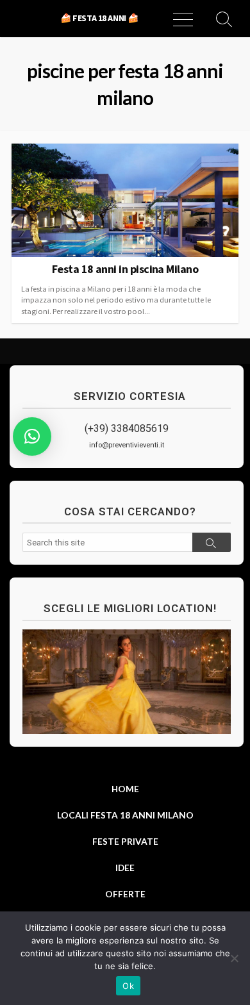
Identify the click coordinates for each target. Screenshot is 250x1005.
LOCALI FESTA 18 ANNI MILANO (125, 815)
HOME (125, 788)
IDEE (125, 867)
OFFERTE (125, 893)
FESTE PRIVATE (125, 841)
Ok (128, 986)
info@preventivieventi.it (126, 445)
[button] (32, 436)
